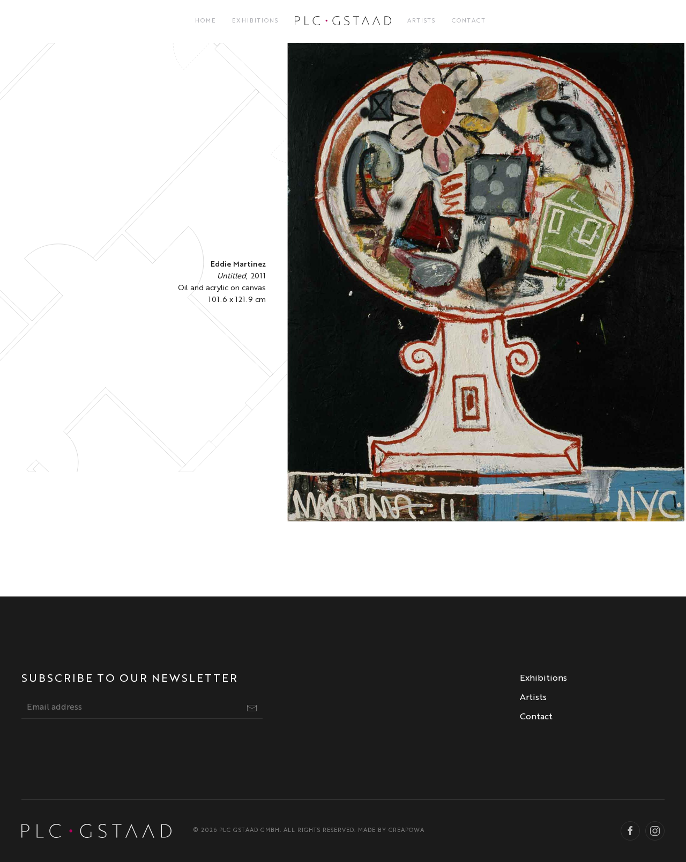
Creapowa (406, 831)
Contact (469, 21)
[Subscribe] (252, 708)
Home (205, 21)
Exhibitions (255, 21)
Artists (421, 21)
